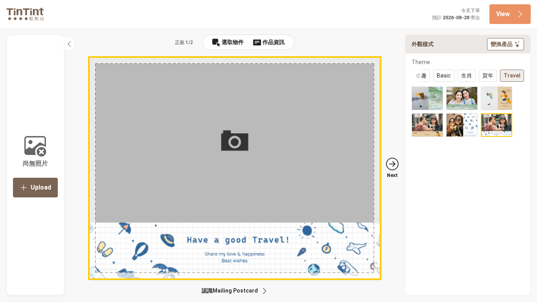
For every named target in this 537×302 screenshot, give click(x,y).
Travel (512, 75)
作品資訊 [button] (274, 42)
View (503, 14)
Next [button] (392, 175)
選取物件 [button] (233, 42)
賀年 (487, 75)
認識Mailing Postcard (230, 290)
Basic (444, 75)
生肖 (466, 75)
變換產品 (502, 44)
